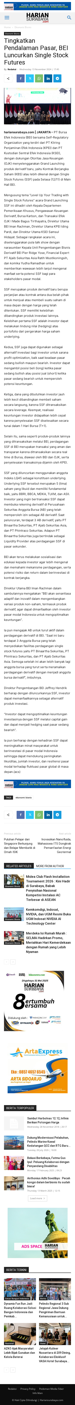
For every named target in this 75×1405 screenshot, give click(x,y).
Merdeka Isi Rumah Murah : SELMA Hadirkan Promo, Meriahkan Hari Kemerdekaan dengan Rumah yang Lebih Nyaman (48, 942)
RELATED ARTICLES (18, 866)
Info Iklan (38, 1393)
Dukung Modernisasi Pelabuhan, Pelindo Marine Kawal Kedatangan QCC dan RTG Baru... (49, 1141)
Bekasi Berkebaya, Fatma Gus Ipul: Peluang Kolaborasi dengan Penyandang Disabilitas (48, 1162)
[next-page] (12, 961)
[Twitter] (30, 78)
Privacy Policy (27, 1389)
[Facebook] (21, 78)
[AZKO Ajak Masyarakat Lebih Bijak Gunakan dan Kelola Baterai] (20, 1334)
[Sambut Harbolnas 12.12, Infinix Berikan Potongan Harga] (14, 1123)
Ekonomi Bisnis (23, 27)
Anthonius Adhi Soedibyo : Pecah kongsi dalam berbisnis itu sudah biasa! (48, 1182)
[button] (6, 17)
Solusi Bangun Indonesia (17, 1298)
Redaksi (12, 69)
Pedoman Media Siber (51, 1389)
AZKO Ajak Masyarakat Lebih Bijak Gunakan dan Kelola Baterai (19, 1353)
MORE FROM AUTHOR (50, 866)
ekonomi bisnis (24, 797)
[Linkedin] (48, 78)
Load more (36, 1198)
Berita (43, 1298)
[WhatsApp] (39, 78)
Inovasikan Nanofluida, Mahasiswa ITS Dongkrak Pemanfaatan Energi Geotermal (54, 846)
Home (7, 27)
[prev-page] (6, 961)
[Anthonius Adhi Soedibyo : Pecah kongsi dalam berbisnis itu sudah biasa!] (14, 1183)
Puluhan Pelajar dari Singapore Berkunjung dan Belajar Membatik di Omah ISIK (19, 846)
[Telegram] (57, 78)
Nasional (9, 1343)
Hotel (43, 1343)
